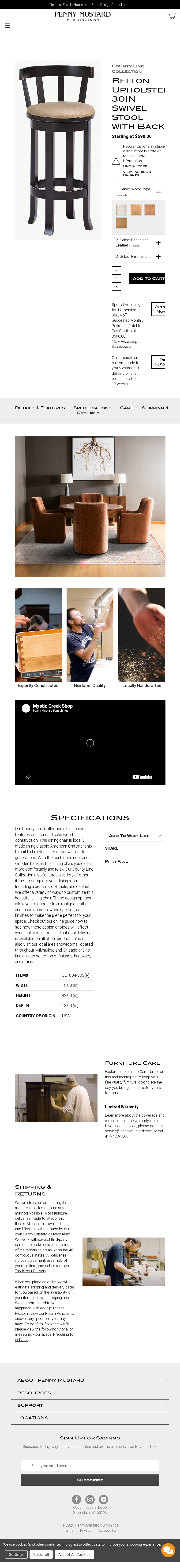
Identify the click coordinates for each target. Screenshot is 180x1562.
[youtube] (103, 1499)
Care (126, 408)
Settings (16, 1554)
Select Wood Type (133, 191)
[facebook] (76, 1499)
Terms (68, 1531)
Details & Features (40, 408)
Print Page (116, 861)
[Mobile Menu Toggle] (7, 25)
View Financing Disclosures (124, 344)
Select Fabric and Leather (132, 242)
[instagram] (90, 1499)
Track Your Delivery (30, 1271)
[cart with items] (172, 16)
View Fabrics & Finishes (137, 173)
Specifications (92, 408)
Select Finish (134, 256)
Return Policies (57, 1313)
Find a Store (135, 166)
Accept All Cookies (74, 1554)
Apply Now (161, 309)
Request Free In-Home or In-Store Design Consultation (90, 5)
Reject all (41, 1554)
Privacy (85, 1531)
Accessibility (107, 1531)
